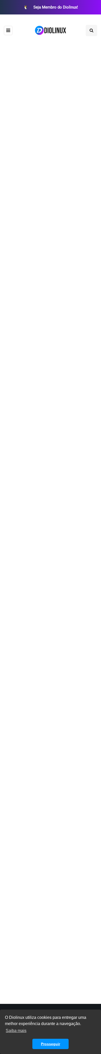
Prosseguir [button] (50, 1044)
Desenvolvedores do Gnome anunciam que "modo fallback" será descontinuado (45, 692)
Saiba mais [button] (16, 1030)
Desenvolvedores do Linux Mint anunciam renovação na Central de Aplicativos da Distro (50, 467)
